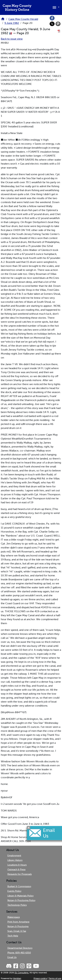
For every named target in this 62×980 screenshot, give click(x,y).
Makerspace (13, 917)
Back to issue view (12, 38)
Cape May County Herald (23, 19)
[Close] (28, 827)
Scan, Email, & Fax (16, 931)
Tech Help (12, 935)
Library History (14, 860)
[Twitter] (52, 24)
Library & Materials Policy (20, 895)
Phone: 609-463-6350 (19, 952)
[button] (55, 7)
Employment (14, 855)
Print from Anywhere (18, 921)
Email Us (12, 957)
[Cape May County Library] (3, 20)
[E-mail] (58, 24)
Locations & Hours (17, 864)
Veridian (17, 978)
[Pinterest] (28, 966)
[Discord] (9, 966)
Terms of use (55, 978)
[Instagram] (22, 966)
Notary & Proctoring (17, 926)
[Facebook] (52, 18)
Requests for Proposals (19, 874)
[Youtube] (35, 966)
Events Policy (14, 891)
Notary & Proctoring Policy (21, 900)
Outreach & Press (16, 869)
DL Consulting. (22, 972)
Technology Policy (17, 904)
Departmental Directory (19, 947)
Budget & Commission (19, 886)
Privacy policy (40, 978)
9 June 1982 (11, 23)
